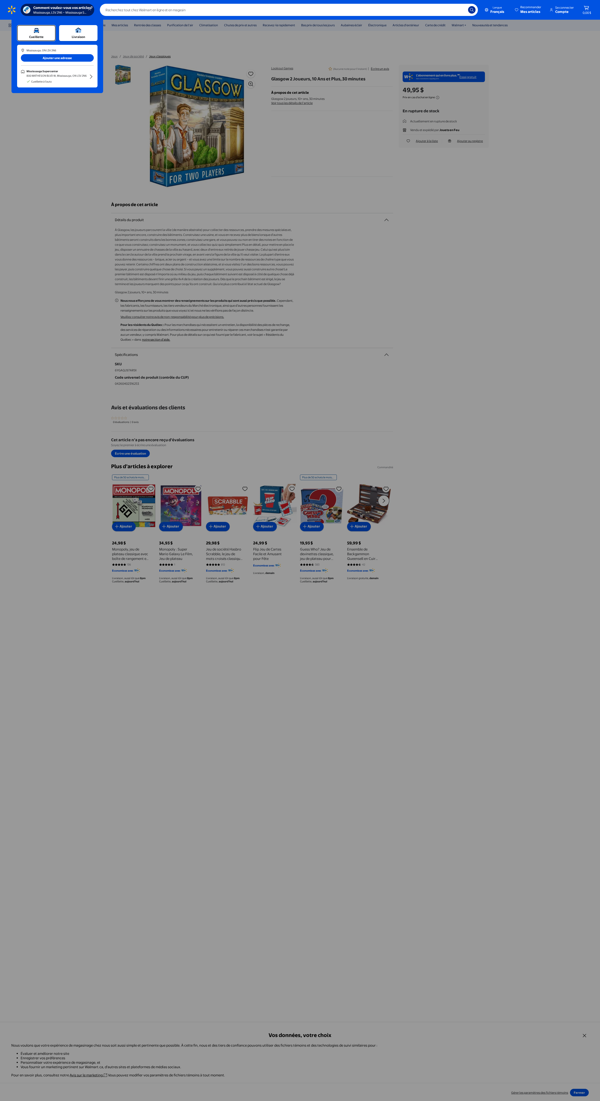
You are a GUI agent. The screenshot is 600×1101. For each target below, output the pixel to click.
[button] (528, 10)
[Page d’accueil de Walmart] (12, 10)
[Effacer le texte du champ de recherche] (461, 10)
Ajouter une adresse (57, 58)
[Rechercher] (472, 10)
